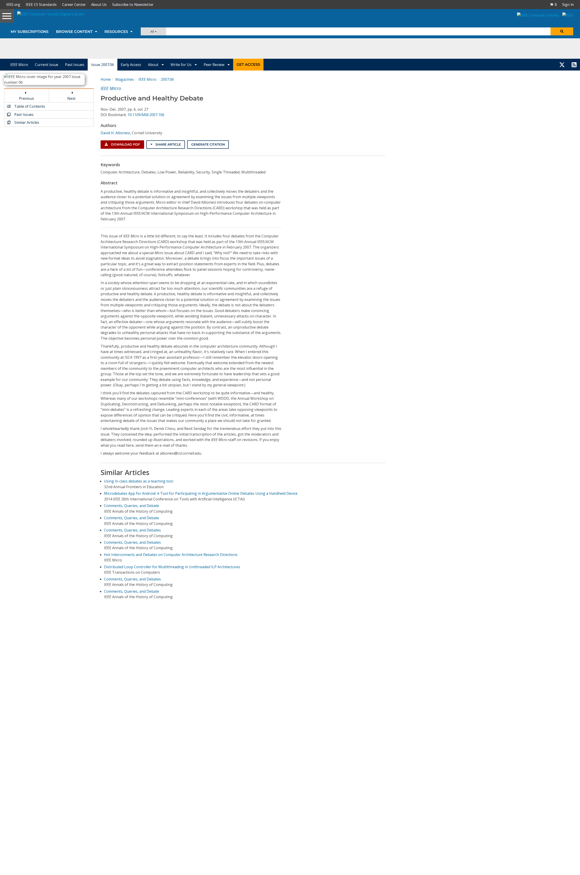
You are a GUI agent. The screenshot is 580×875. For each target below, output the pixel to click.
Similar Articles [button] (26, 122)
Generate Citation (208, 144)
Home (106, 79)
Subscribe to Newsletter (132, 4)
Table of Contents (29, 106)
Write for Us (181, 64)
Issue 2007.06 (102, 64)
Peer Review (214, 64)
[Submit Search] (562, 31)
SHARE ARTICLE (168, 144)
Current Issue (46, 64)
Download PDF (125, 144)
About (153, 64)
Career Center (74, 4)
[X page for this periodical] (562, 65)
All (152, 31)
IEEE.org (13, 4)
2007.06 (167, 79)
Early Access (131, 64)
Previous (26, 98)
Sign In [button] (568, 4)
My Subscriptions (29, 31)
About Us (99, 4)
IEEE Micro (19, 64)
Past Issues (74, 64)
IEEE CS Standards (41, 4)
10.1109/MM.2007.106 (146, 114)
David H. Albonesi (115, 132)
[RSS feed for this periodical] (574, 65)
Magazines (124, 79)
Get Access (248, 64)
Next (71, 98)
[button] (553, 4)
